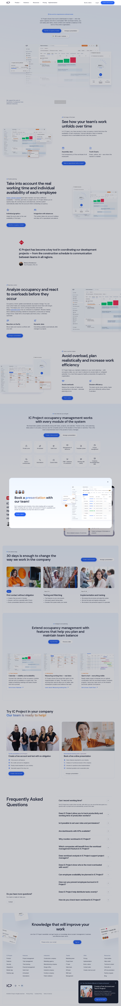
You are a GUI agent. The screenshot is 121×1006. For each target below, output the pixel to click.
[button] (18, 2)
